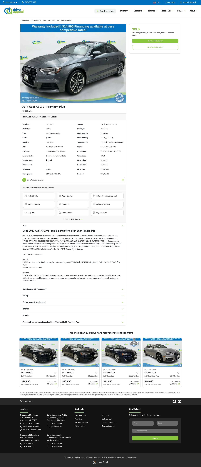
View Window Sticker (35, 180)
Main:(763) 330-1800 (31, 423)
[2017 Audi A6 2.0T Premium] (38, 352)
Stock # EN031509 (27, 370)
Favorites (171, 2)
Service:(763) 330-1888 (32, 429)
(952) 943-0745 (56, 426)
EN (158, 2)
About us (105, 415)
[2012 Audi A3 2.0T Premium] (121, 352)
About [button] (192, 11)
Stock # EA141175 (109, 370)
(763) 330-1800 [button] (30, 2)
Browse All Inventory (155, 41)
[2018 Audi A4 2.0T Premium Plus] (162, 352)
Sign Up (155, 438)
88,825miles (93, 376)
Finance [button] (151, 11)
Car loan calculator (109, 422)
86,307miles (134, 376)
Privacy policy (80, 426)
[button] (11, 2)
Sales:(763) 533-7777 (31, 426)
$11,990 (107, 381)
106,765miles (51, 376)
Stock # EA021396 (150, 370)
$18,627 (148, 381)
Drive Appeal (25, 20)
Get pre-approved (81, 422)
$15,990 (66, 381)
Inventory (35, 20)
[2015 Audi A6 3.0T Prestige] (79, 352)
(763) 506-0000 (56, 446)
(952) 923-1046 (29, 446)
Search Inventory (106, 11)
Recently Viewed (189, 2)
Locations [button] (138, 11)
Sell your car (107, 419)
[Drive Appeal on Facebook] (173, 401)
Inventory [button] (124, 11)
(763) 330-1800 (56, 423)
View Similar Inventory (155, 47)
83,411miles (175, 376)
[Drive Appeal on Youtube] (178, 401)
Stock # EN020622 (68, 370)
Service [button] (180, 11)
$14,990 (25, 381)
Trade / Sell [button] (166, 11)
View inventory (80, 415)
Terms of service (108, 426)
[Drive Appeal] (14, 11)
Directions (79, 419)
